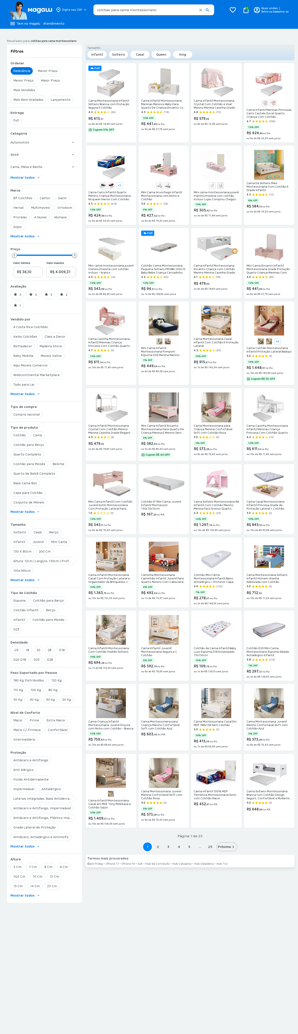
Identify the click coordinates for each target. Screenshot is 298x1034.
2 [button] (158, 847)
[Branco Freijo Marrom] (111, 794)
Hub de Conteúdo (158, 863)
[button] (200, 10)
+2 (277, 341)
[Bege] (159, 341)
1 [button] (147, 847)
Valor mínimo (21, 263)
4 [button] (179, 847)
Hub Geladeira (204, 863)
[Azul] (260, 341)
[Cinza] (167, 185)
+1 (119, 185)
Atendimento (53, 23)
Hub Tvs (222, 863)
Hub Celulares (182, 863)
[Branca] (159, 185)
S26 (140, 863)
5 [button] (189, 847)
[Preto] (102, 185)
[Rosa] (273, 103)
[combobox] (153, 9)
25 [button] (210, 847)
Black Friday (95, 863)
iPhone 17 (112, 863)
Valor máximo (55, 263)
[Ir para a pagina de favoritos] (232, 9)
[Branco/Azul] (220, 185)
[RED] (111, 185)
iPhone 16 (128, 863)
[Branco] (265, 103)
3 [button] (168, 847)
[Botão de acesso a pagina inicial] (30, 10)
